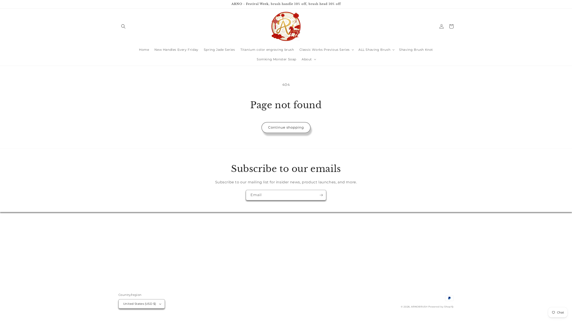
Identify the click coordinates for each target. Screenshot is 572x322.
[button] (123, 26)
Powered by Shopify (441, 306)
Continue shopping (286, 127)
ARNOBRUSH (419, 306)
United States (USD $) (139, 303)
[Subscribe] (321, 195)
